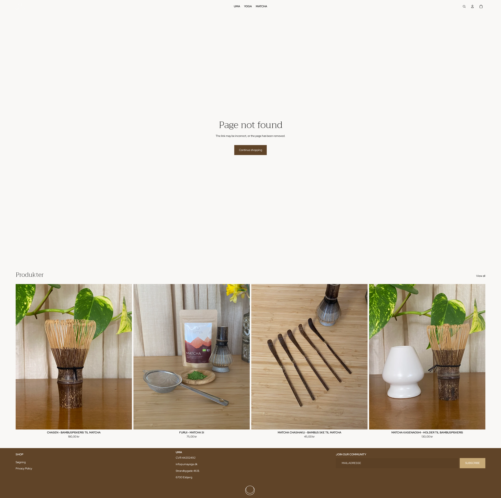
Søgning (21, 462)
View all (480, 276)
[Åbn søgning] (464, 6)
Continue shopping (250, 150)
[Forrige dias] (21, 356)
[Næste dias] (126, 356)
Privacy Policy (24, 468)
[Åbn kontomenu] (472, 6)
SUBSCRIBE (472, 463)
